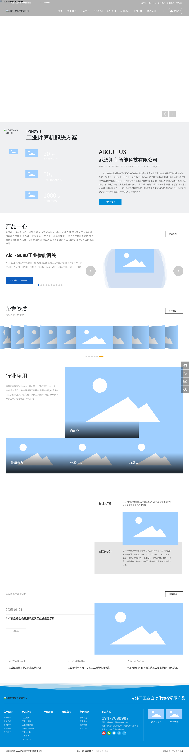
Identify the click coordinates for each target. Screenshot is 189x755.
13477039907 (44, 3)
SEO (106, 751)
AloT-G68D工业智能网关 (31, 255)
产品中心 (143, 3)
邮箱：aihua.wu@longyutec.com (115, 722)
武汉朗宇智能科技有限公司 (128, 160)
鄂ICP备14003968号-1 (86, 751)
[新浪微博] (104, 733)
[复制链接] (124, 733)
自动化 (74, 431)
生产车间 (152, 3)
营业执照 (99, 751)
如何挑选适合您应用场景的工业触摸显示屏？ (31, 618)
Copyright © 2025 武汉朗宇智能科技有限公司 (24, 751)
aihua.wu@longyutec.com (20, 3)
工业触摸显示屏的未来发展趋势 (25, 667)
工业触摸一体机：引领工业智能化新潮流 (89, 667)
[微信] (109, 733)
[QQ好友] (114, 733)
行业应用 (170, 3)
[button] (21, 115)
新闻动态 (161, 3)
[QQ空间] (119, 733)
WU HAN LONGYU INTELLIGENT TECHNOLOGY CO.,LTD (129, 166)
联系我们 (179, 3)
